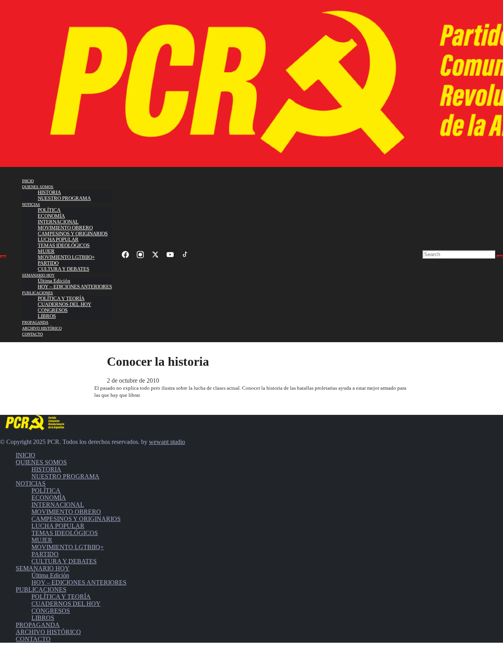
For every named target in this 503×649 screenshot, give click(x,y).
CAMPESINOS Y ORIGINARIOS (73, 233)
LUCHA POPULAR (58, 239)
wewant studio (167, 441)
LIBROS (47, 316)
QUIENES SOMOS (37, 187)
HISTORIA (49, 192)
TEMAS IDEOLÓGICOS (64, 245)
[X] (155, 254)
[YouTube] (170, 254)
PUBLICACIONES (37, 293)
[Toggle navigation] (3, 256)
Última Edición (54, 281)
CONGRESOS (53, 310)
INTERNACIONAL (58, 222)
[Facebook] (125, 254)
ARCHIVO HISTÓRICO (42, 328)
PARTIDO (48, 263)
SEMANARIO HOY (38, 275)
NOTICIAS (31, 204)
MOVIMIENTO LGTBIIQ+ (66, 257)
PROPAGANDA (35, 322)
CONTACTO (32, 334)
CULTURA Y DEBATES (63, 269)
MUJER (46, 251)
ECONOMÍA (51, 216)
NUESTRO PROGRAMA (64, 198)
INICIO (28, 181)
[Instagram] (140, 254)
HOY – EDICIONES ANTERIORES (75, 287)
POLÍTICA (49, 210)
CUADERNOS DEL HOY (64, 304)
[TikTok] (185, 254)
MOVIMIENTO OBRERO (65, 228)
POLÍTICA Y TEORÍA (61, 298)
